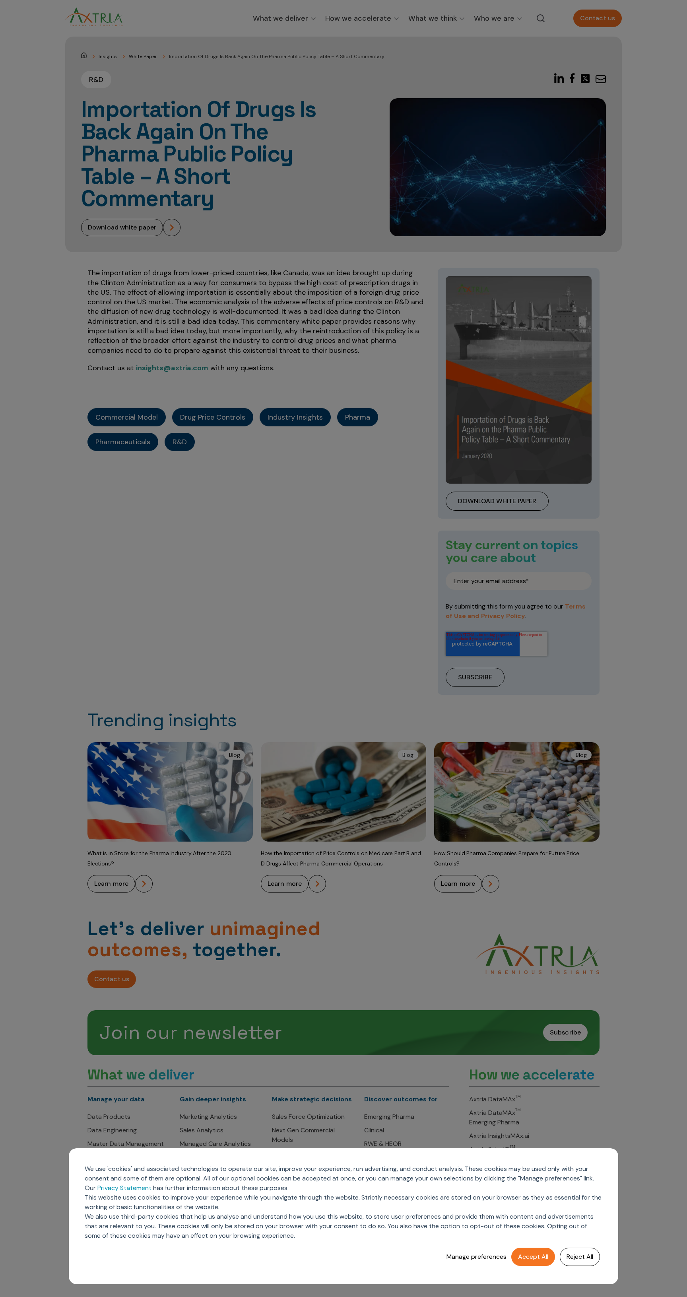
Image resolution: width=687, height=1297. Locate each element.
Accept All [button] (533, 1256)
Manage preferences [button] (476, 1256)
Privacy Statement (124, 1188)
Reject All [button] (580, 1256)
